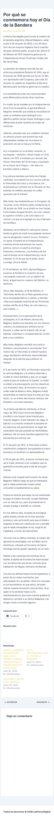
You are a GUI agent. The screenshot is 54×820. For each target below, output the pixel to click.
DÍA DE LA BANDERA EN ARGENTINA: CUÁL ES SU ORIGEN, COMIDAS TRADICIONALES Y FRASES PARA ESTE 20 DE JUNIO (13, 659)
